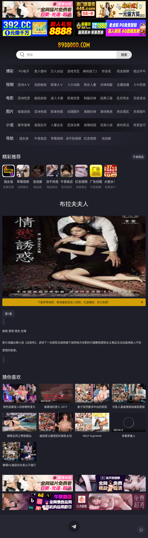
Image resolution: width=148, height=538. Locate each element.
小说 (10, 124)
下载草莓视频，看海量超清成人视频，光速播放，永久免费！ (74, 302)
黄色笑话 (123, 125)
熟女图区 (123, 111)
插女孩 (24, 138)
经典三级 (106, 98)
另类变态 (139, 98)
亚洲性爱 (24, 98)
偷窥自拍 (24, 111)
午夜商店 (40, 138)
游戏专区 (73, 71)
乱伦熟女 (123, 98)
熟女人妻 (90, 85)
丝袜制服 (106, 85)
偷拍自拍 (40, 98)
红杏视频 (90, 138)
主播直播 (123, 85)
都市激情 (24, 125)
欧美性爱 (73, 98)
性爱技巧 (139, 125)
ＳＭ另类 (139, 85)
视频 (10, 84)
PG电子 (24, 71)
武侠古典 (73, 125)
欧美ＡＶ (57, 85)
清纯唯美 (106, 111)
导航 (10, 138)
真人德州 (40, 71)
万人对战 (57, 71)
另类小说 (106, 125)
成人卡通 (57, 98)
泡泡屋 (106, 138)
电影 (10, 98)
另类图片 (139, 111)
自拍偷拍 (40, 85)
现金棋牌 (123, 71)
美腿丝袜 (90, 111)
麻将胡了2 (90, 71)
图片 (10, 111)
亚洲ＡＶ (24, 85)
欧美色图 (57, 111)
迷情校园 (90, 125)
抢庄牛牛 (139, 71)
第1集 (8, 313)
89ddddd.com (74, 45)
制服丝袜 (90, 98)
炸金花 (106, 71)
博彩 (10, 71)
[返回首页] (141, 529)
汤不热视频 (73, 138)
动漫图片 (73, 111)
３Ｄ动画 (73, 85)
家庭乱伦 (40, 125)
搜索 (124, 55)
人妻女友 (57, 125)
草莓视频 (57, 138)
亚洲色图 (40, 111)
